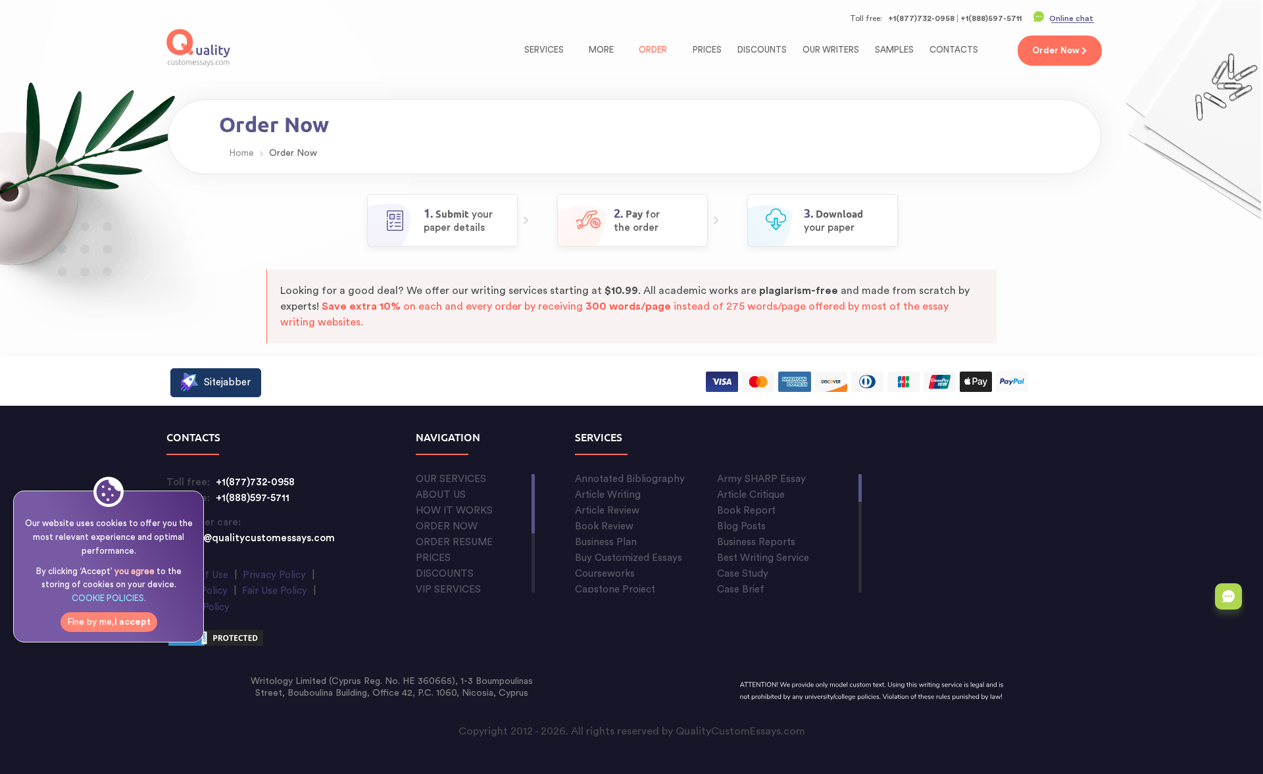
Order (653, 49)
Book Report (746, 511)
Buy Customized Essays (628, 558)
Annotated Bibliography (630, 479)
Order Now (447, 526)
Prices (707, 49)
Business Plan (606, 542)
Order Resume (454, 542)
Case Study (742, 574)
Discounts (762, 49)
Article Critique (751, 495)
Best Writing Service (763, 558)
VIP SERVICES (448, 589)
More (602, 49)
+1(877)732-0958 (921, 18)
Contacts (953, 49)
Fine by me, (109, 622)
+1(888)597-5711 (991, 18)
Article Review (607, 511)
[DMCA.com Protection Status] (215, 640)
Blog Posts (741, 526)
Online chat (1071, 18)
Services (545, 49)
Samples (894, 49)
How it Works (454, 511)
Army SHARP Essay (761, 479)
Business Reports (756, 542)
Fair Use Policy (274, 591)
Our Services (451, 479)
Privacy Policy (274, 575)
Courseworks (605, 574)
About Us (441, 495)
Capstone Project (615, 589)
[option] (442, 220)
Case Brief (740, 589)
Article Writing (608, 495)
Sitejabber (227, 382)
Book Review (604, 526)
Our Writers (831, 49)
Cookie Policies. (109, 598)
